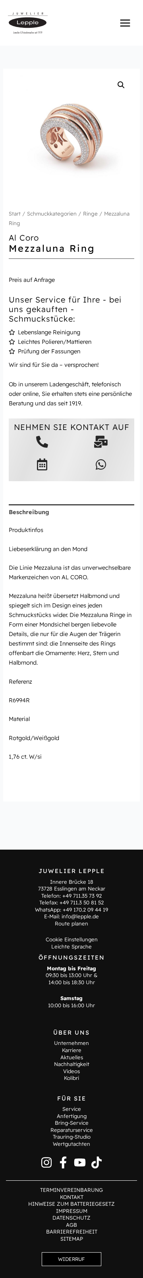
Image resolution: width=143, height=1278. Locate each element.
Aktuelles (71, 1057)
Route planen (71, 923)
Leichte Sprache (71, 946)
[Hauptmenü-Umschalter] (125, 23)
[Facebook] (63, 1162)
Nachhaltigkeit (71, 1064)
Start (15, 213)
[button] (121, 85)
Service (71, 1109)
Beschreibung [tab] (29, 512)
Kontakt (71, 1197)
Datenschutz (71, 1217)
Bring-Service (72, 1123)
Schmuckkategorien (52, 213)
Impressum (71, 1211)
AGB (71, 1225)
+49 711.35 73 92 (82, 895)
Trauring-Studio (72, 1136)
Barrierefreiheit (71, 1231)
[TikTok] (96, 1162)
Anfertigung (72, 1116)
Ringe (90, 213)
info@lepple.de (80, 916)
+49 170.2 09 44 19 (85, 909)
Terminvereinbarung (71, 1190)
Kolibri (71, 1078)
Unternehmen (71, 1043)
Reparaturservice (71, 1130)
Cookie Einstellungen (72, 939)
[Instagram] (46, 1162)
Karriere (71, 1050)
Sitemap (71, 1239)
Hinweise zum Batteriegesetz (71, 1204)
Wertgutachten (71, 1144)
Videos (71, 1071)
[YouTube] (80, 1162)
